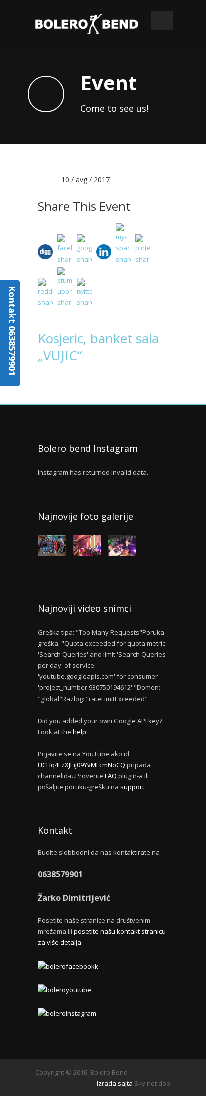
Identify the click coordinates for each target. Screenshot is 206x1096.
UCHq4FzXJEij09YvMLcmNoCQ (82, 764)
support (132, 786)
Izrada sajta (115, 1083)
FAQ (111, 775)
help (79, 731)
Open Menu (162, 20)
